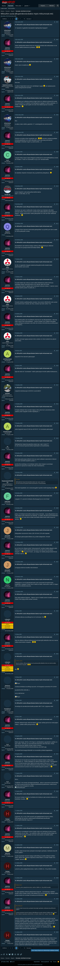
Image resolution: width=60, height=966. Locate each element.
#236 (57, 653)
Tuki (51, 961)
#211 (57, 204)
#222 (57, 404)
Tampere (11, 36)
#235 (57, 634)
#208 (57, 151)
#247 (57, 863)
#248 (57, 878)
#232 (57, 576)
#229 (57, 527)
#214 (57, 259)
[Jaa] (55, 22)
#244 (57, 810)
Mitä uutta (18, 5)
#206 (57, 114)
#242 (57, 773)
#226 (57, 472)
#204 (57, 76)
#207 (57, 132)
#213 (57, 239)
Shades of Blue (5, 961)
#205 (57, 95)
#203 (57, 59)
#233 (57, 591)
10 (24, 19)
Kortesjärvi (11, 713)
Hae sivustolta (11, 8)
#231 (57, 561)
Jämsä (12, 489)
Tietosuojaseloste (45, 961)
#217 (57, 313)
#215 (57, 276)
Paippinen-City (10, 750)
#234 (57, 611)
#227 (57, 493)
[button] (22, 5)
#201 (57, 22)
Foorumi (10, 5)
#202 (57, 39)
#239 (57, 716)
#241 (57, 754)
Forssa (11, 273)
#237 (57, 677)
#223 (57, 423)
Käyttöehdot (37, 961)
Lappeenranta (10, 92)
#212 (57, 223)
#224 (57, 438)
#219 (57, 350)
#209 (57, 166)
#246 (57, 845)
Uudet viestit (4, 8)
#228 (57, 508)
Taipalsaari (11, 55)
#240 (57, 736)
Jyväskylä (11, 400)
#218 (57, 333)
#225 (57, 453)
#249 (57, 898)
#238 (57, 700)
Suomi (13, 961)
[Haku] (57, 5)
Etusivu (4, 5)
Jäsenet (26, 5)
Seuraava (29, 19)
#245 (57, 825)
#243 (57, 791)
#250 (57, 932)
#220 (57, 365)
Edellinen (5, 19)
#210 (57, 186)
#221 (57, 385)
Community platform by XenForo (30, 964)
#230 (57, 542)
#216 (57, 296)
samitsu (4, 16)
